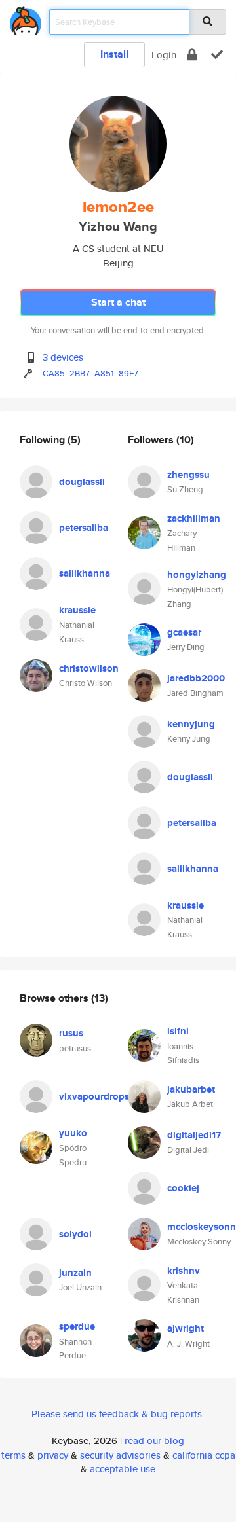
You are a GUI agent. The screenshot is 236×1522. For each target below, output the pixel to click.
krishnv (183, 1270)
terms (13, 1455)
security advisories (120, 1455)
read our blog (154, 1440)
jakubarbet (191, 1089)
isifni (178, 1031)
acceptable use (122, 1469)
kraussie (77, 610)
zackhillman (193, 518)
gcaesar (184, 632)
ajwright (185, 1328)
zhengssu (188, 474)
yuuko (73, 1133)
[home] (25, 18)
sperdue (77, 1326)
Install (114, 54)
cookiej (183, 1188)
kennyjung (191, 724)
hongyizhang (196, 575)
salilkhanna (84, 573)
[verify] (217, 54)
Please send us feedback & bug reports (116, 1414)
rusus (71, 1033)
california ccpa (203, 1455)
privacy (52, 1455)
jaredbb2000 (196, 678)
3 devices (63, 357)
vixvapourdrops (94, 1096)
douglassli (82, 482)
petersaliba (83, 527)
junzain (75, 1272)
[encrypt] (192, 54)
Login (163, 55)
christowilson (89, 668)
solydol (75, 1234)
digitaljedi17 (194, 1135)
